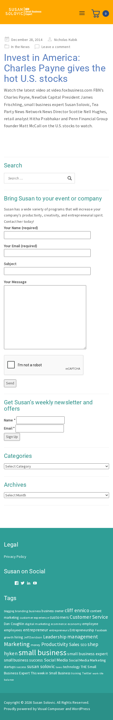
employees (13, 630)
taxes (59, 667)
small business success (23, 660)
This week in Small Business (50, 673)
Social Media (56, 660)
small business (42, 652)
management (82, 636)
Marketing (17, 644)
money (35, 645)
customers (59, 617)
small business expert (87, 653)
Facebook (101, 630)
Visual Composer (51, 708)
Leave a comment (56, 46)
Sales (74, 644)
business (35, 611)
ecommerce (58, 624)
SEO (83, 645)
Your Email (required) (20, 245)
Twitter (87, 673)
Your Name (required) (21, 227)
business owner (53, 611)
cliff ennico (77, 610)
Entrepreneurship (82, 630)
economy (74, 624)
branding (21, 611)
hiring (18, 637)
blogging (9, 611)
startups (10, 667)
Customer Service (89, 617)
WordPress (81, 708)
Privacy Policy (15, 556)
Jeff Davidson (33, 637)
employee (90, 624)
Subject (10, 263)
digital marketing (37, 624)
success (21, 667)
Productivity (54, 644)
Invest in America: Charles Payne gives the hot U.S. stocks (55, 68)
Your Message (15, 281)
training (76, 673)
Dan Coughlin (14, 624)
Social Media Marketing (87, 660)
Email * (9, 428)
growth (9, 637)
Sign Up (12, 436)
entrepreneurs (59, 630)
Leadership (55, 637)
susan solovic (41, 666)
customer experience (34, 618)
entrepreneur (35, 629)
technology (71, 667)
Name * (10, 420)
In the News (20, 46)
